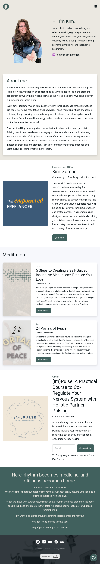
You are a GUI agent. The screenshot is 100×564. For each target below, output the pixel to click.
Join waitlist (85, 448)
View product (43, 310)
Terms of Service (42, 549)
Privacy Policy (59, 549)
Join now (59, 237)
